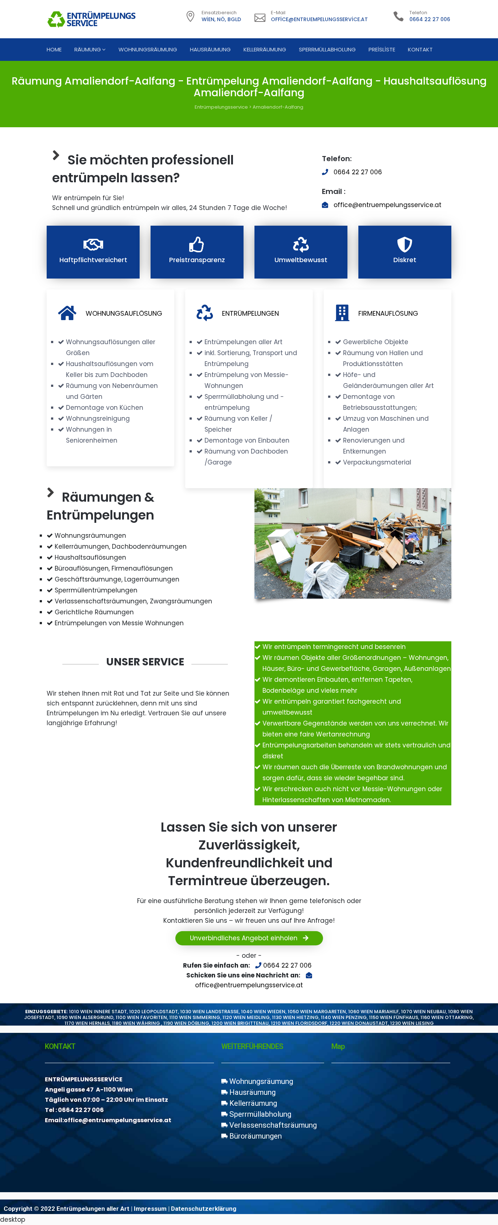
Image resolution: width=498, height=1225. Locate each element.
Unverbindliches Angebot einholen (244, 938)
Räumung (87, 49)
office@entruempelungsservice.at (319, 19)
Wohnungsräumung (147, 49)
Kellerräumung (265, 49)
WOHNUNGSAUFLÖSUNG (124, 313)
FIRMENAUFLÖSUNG (388, 313)
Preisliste (382, 49)
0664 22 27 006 (429, 19)
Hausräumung (210, 49)
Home (54, 49)
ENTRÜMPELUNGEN (250, 313)
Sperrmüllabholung (327, 49)
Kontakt (420, 49)
